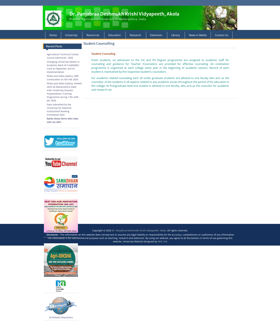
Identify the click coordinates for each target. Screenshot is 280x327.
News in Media (198, 35)
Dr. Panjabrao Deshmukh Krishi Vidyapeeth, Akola (124, 14)
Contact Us (221, 35)
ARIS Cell (162, 241)
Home (53, 35)
